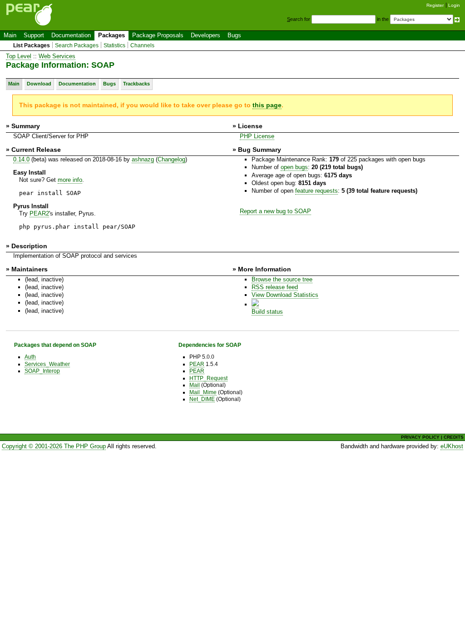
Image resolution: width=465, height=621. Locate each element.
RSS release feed (275, 287)
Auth (30, 357)
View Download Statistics (285, 294)
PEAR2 (39, 213)
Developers (205, 35)
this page (267, 105)
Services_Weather (47, 364)
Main (10, 35)
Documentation (71, 35)
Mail (194, 385)
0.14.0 (21, 159)
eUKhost (451, 446)
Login (454, 5)
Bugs (234, 35)
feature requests (316, 190)
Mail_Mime (203, 392)
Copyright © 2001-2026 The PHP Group (54, 446)
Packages (111, 35)
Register (435, 5)
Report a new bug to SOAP (275, 211)
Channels (142, 45)
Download (39, 83)
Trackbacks (136, 83)
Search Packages (77, 45)
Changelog (171, 159)
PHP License (257, 136)
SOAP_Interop (42, 371)
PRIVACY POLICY (420, 437)
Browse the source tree (282, 279)
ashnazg (143, 159)
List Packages (31, 45)
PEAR (196, 364)
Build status (267, 311)
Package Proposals (157, 35)
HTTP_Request (208, 378)
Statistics (114, 45)
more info (70, 179)
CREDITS (454, 437)
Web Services (57, 56)
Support (34, 35)
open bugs (294, 167)
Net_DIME (202, 399)
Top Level (18, 56)
